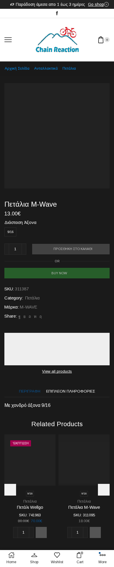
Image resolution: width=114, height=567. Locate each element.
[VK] (24, 316)
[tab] (29, 391)
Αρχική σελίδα (17, 68)
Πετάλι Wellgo (30, 507)
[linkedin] (35, 316)
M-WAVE (28, 307)
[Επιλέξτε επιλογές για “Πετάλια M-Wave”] (95, 532)
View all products (57, 371)
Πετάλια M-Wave (84, 507)
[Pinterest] (29, 316)
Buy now (59, 273)
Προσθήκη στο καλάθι (72, 249)
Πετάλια (69, 68)
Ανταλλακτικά (46, 68)
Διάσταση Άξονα (20, 222)
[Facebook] (57, 13)
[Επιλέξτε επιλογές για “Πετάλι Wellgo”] (41, 532)
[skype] (40, 316)
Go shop (96, 4)
